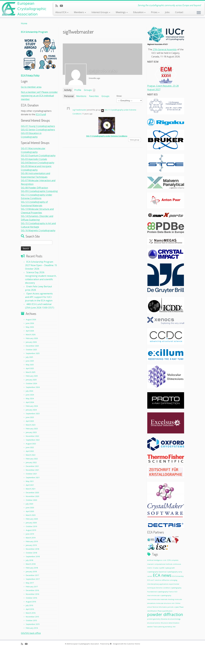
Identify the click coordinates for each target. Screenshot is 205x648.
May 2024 (30, 398)
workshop (168, 627)
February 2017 (32, 586)
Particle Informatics (160, 607)
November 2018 (32, 549)
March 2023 (30, 425)
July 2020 (29, 504)
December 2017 (32, 575)
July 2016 (29, 605)
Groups (89, 90)
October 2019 (31, 526)
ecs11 (152, 580)
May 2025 (30, 364)
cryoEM (161, 568)
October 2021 (31, 473)
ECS (148, 580)
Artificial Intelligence (154, 560)
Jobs (167, 12)
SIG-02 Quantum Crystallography (38, 155)
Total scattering (158, 627)
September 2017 (33, 579)
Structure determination (170, 623)
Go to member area (31, 86)
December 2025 (32, 346)
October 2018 (31, 552)
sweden (150, 627)
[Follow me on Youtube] (62, 6)
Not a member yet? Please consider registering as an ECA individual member (39, 96)
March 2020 (30, 515)
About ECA (61, 12)
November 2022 (32, 436)
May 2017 (30, 583)
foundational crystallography (157, 592)
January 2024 (31, 410)
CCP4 (169, 560)
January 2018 (31, 571)
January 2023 (31, 432)
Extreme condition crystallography (168, 588)
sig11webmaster (79, 110)
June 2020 (30, 507)
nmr (173, 603)
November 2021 (32, 470)
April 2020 (30, 511)
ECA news (162, 575)
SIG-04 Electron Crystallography (37, 162)
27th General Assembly (165, 49)
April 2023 (30, 421)
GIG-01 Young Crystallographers (38, 126)
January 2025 (31, 379)
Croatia (155, 568)
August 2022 (31, 443)
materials (163, 599)
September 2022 (33, 440)
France (171, 592)
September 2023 (33, 413)
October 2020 (31, 500)
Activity (68, 90)
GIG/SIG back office (31, 633)
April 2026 (30, 331)
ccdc (164, 560)
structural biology (174, 619)
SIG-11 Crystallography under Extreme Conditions (106, 136)
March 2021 (30, 488)
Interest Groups (100, 12)
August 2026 (31, 319)
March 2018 (30, 564)
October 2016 (31, 598)
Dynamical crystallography (168, 572)
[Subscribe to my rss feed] (57, 6)
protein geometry (153, 619)
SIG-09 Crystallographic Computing (39, 191)
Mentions (81, 96)
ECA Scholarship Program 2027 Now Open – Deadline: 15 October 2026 (41, 265)
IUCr (176, 592)
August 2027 (153, 89)
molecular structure (163, 603)
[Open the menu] (199, 13)
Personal (68, 96)
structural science (153, 623)
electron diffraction (162, 580)
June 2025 (30, 361)
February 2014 (32, 628)
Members (79, 12)
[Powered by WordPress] (111, 643)
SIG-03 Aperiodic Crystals (34, 159)
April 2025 (30, 368)
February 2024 (32, 406)
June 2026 (30, 323)
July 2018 (29, 560)
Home (24, 23)
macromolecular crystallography (159, 595)
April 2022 (30, 451)
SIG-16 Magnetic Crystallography (38, 230)
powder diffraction (165, 614)
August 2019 (31, 530)
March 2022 (30, 455)
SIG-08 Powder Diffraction (34, 187)
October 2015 (31, 620)
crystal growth (170, 568)
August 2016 (31, 601)
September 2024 (33, 387)
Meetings (121, 12)
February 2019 (32, 541)
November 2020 (32, 496)
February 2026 (32, 338)
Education (138, 12)
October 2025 (31, 349)
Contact (179, 12)
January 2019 (31, 545)
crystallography (152, 572)
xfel (174, 627)
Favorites (94, 96)
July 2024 (29, 391)
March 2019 (30, 537)
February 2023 (32, 428)
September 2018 (33, 556)
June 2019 (30, 534)
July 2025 (29, 357)
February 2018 (32, 567)
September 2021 (33, 477)
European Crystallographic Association (85, 644)
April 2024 (30, 402)
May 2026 (30, 327)
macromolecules (153, 599)
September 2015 (33, 624)
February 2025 (32, 376)
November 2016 (32, 594)
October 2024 (31, 383)
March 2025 (30, 372)
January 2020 (31, 522)
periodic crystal (173, 607)
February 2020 (32, 519)
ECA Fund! (41, 114)
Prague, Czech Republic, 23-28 (163, 85)
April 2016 (30, 609)
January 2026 (31, 342)
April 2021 (30, 485)
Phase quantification (165, 611)
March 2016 (30, 613)
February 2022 (32, 458)
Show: (119, 96)
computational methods (163, 564)
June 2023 (30, 417)
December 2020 (32, 492)
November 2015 (32, 616)
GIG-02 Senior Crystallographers (38, 129)
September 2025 (33, 353)
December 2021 (32, 466)
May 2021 (30, 481)
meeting (171, 599)
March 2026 (30, 334)
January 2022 (31, 462)
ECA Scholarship (178, 576)
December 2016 (32, 590)
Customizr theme (133, 644)
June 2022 (30, 447)
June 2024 (30, 394)
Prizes (154, 12)
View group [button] (134, 139)
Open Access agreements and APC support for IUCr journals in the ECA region (39, 297)
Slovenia (164, 619)
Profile (77, 90)
